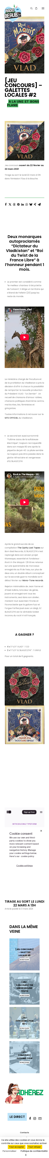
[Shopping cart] (35, 8)
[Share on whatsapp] (27, 204)
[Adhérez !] (24, 1093)
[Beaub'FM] (12, 10)
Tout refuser (34, 1146)
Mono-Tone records (32, 580)
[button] (43, 8)
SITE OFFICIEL (11, 417)
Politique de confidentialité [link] (34, 1151)
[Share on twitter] (10, 204)
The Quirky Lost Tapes (29, 547)
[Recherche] (30, 8)
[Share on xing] (35, 204)
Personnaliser (9, 1151)
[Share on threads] (14, 204)
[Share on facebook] (6, 204)
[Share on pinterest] (18, 204)
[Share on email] (39, 204)
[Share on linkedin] (22, 204)
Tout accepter (16, 1146)
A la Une (16, 101)
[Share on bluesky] (31, 204)
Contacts (24, 1132)
